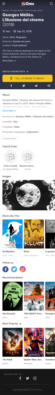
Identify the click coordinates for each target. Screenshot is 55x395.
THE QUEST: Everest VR (34, 313)
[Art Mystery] (12, 233)
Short (12, 37)
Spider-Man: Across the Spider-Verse (34, 359)
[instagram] (23, 271)
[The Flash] (12, 342)
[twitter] (14, 271)
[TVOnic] (27, 3)
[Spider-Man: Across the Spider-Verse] (34, 342)
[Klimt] (34, 233)
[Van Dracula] (12, 296)
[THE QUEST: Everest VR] (34, 296)
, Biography (20, 37)
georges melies (9, 138)
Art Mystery (8, 251)
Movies (5, 10)
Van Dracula (8, 313)
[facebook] (5, 271)
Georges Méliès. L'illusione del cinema (26, 10)
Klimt (26, 251)
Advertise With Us (12, 374)
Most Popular (10, 323)
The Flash (7, 359)
